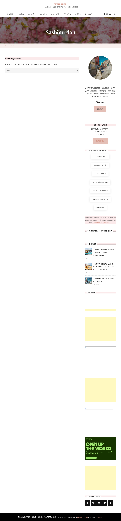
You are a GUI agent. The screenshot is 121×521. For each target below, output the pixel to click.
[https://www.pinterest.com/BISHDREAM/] (110, 503)
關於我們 (78, 14)
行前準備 (21, 14)
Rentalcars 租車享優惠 (100, 190)
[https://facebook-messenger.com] (104, 503)
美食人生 (42, 14)
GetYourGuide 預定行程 (100, 199)
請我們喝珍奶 (100, 207)
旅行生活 (10, 14)
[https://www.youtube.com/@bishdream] (99, 503)
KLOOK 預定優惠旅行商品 (100, 182)
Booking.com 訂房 (100, 165)
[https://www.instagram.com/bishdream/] (93, 503)
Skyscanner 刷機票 (100, 156)
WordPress (99, 517)
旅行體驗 (31, 14)
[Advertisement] (100, 329)
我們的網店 (88, 14)
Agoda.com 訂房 (100, 173)
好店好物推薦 (55, 14)
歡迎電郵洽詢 (100, 141)
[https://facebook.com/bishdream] (87, 503)
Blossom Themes (82, 517)
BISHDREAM (60, 4)
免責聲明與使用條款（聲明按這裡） (101, 223)
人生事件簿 (67, 14)
